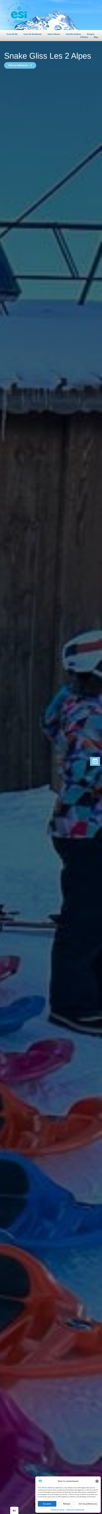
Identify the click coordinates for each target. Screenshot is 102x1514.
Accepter (47, 1504)
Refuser (66, 1504)
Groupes (90, 34)
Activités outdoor (73, 34)
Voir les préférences (88, 1504)
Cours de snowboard (33, 34)
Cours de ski (12, 34)
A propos (84, 37)
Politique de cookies (58, 1509)
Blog (96, 37)
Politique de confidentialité (75, 1509)
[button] (97, 1481)
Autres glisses (54, 34)
